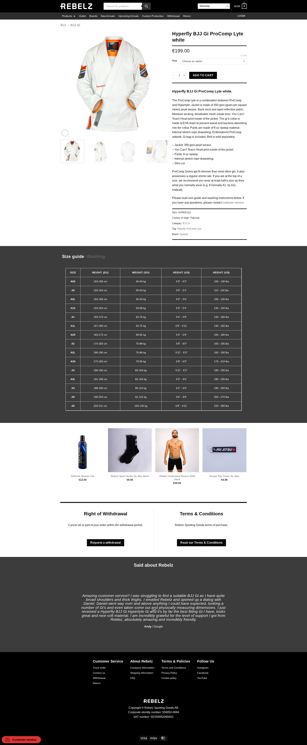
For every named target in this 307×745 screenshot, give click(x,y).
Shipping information (141, 672)
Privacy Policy (169, 672)
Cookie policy (168, 678)
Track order (99, 667)
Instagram (203, 667)
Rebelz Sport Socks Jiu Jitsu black (130, 476)
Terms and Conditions (173, 667)
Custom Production (153, 16)
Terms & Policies (175, 661)
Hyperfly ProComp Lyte (189, 228)
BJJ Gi (75, 25)
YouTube (202, 678)
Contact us (99, 672)
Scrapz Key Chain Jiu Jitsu (224, 476)
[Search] (146, 6)
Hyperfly (184, 234)
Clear (243, 55)
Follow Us (205, 661)
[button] (240, 6)
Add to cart (203, 75)
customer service (233, 202)
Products (67, 16)
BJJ (63, 25)
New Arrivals (108, 16)
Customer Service (108, 661)
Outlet (82, 16)
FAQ (132, 678)
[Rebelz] (76, 6)
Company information (142, 667)
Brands (93, 16)
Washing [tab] (96, 256)
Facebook (202, 672)
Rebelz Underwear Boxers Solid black (177, 478)
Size (174, 61)
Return (187, 16)
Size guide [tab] (73, 256)
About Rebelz (141, 661)
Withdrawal (173, 16)
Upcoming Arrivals (128, 16)
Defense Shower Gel (82, 476)
